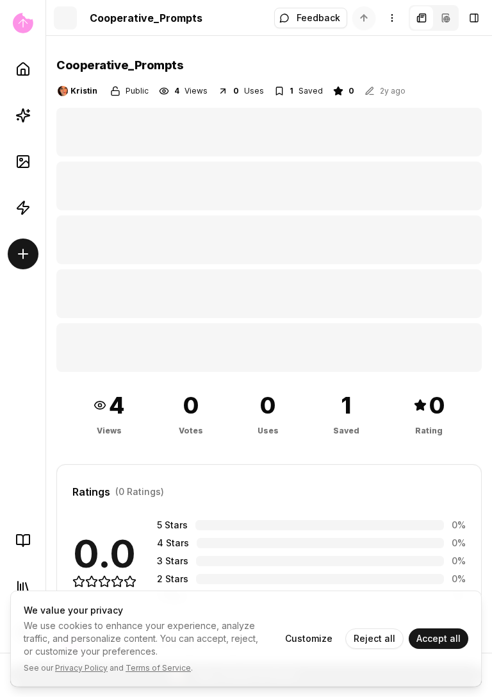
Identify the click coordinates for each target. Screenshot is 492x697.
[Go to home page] (23, 23)
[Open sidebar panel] (474, 18)
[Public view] (421, 17)
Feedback (318, 17)
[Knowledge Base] (23, 540)
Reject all (374, 638)
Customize (308, 638)
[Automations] (23, 207)
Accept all (438, 638)
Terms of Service (158, 668)
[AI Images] (23, 161)
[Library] (23, 586)
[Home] (23, 69)
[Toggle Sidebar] (45, 348)
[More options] (392, 17)
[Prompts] (23, 115)
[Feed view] (445, 17)
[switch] (363, 17)
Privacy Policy (81, 668)
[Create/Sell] (23, 254)
